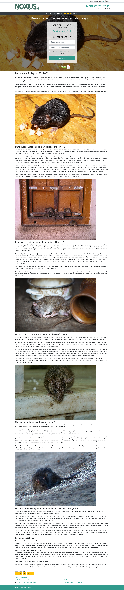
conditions (64, 52)
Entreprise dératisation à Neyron (26, 582)
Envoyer (62, 58)
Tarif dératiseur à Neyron (71, 580)
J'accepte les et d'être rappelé (63, 52)
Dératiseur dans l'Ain (21, 577)
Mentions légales (26, 587)
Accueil (17, 587)
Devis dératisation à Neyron (25, 580)
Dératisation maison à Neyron (73, 582)
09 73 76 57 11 (99, 6)
